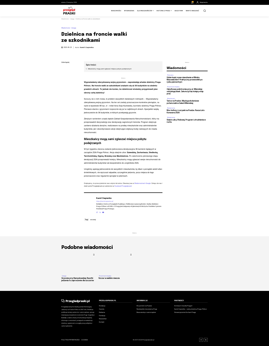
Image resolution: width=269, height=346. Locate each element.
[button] (205, 11)
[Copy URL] (63, 92)
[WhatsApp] (63, 87)
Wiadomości (65, 19)
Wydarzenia (171, 108)
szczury (93, 219)
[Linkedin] (63, 77)
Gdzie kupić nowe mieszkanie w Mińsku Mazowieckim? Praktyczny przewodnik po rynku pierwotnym (184, 80)
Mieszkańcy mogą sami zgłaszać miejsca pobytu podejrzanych (109, 69)
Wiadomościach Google (142, 183)
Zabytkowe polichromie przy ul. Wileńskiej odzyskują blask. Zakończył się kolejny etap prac (185, 91)
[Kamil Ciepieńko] (89, 204)
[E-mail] (63, 82)
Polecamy (170, 75)
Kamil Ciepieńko (87, 47)
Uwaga (72, 19)
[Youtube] (103, 212)
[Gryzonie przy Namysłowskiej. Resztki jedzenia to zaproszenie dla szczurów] (78, 262)
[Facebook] (63, 67)
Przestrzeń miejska (173, 87)
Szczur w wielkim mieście (109, 278)
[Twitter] (63, 72)
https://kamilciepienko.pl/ (104, 201)
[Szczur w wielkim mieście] (115, 262)
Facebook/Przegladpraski (123, 186)
